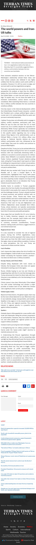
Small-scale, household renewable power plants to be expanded (16, 433)
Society (13, 526)
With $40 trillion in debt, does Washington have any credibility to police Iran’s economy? (15, 443)
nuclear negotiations (13, 379)
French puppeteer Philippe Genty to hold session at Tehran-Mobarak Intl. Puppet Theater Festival (18, 451)
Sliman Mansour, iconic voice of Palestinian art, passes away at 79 (18, 456)
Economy (21, 526)
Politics (20, 36)
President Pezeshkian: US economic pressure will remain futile (17, 469)
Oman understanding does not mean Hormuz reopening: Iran (17, 484)
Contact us (18, 505)
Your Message (4, 396)
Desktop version (18, 497)
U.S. (6, 379)
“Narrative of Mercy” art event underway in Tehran (15, 448)
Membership (10, 505)
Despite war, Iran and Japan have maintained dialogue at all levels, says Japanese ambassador (18, 489)
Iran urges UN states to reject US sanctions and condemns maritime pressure (17, 474)
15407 (3, 425)
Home (6, 526)
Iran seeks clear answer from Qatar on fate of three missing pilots (18, 479)
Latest (3, 421)
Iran (2, 379)
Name (19, 396)
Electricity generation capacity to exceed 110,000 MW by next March (17, 429)
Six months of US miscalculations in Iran (12, 465)
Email (19, 403)
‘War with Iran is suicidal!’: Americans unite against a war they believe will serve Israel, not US (17, 370)
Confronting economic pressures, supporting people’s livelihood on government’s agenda (16, 438)
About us (3, 505)
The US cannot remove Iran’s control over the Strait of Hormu (16, 461)
